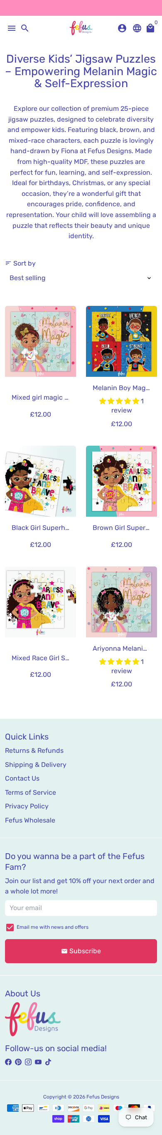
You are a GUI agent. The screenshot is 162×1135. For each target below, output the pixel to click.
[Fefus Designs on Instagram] (28, 1062)
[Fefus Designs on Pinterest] (18, 1062)
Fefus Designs (102, 1097)
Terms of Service (30, 792)
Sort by (20, 263)
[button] (120, 401)
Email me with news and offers (52, 927)
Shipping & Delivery (35, 765)
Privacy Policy (27, 806)
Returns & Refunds (34, 750)
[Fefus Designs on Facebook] (8, 1062)
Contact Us (22, 778)
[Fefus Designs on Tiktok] (48, 1062)
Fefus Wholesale (30, 820)
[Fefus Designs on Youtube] (38, 1062)
